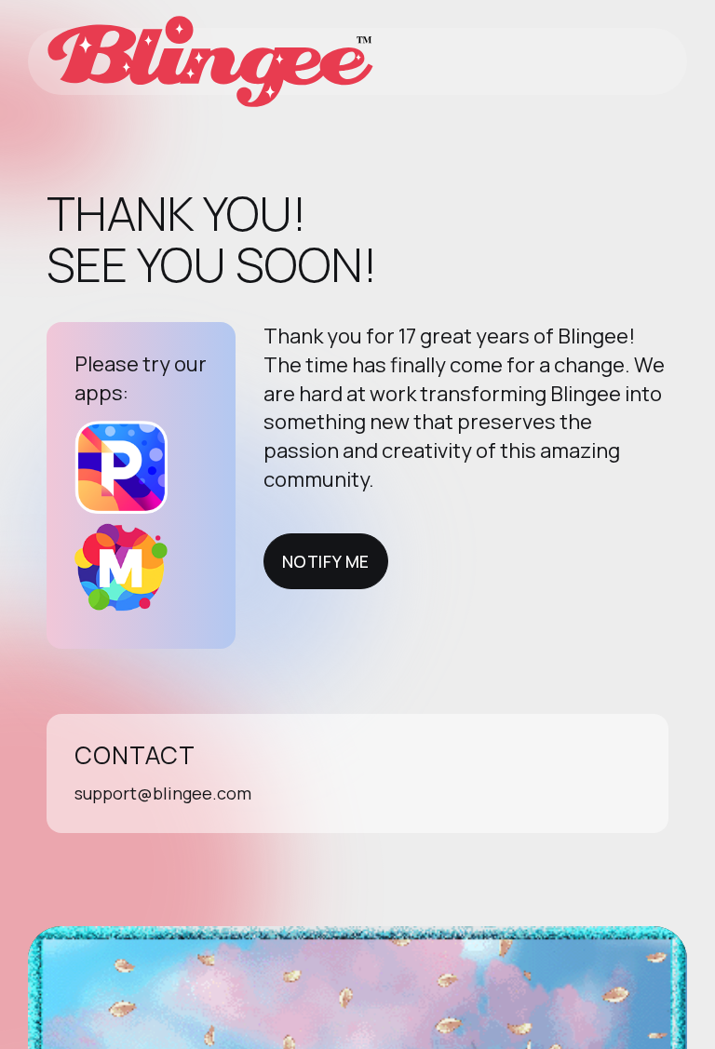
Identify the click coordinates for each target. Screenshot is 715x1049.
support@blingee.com (162, 793)
